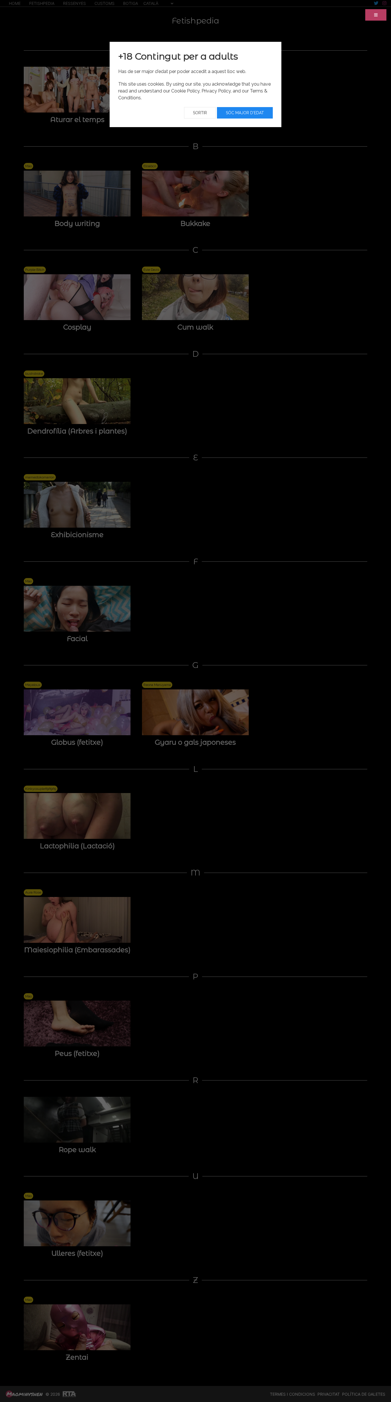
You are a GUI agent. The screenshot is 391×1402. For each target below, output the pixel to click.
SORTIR (200, 113)
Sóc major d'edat (245, 113)
